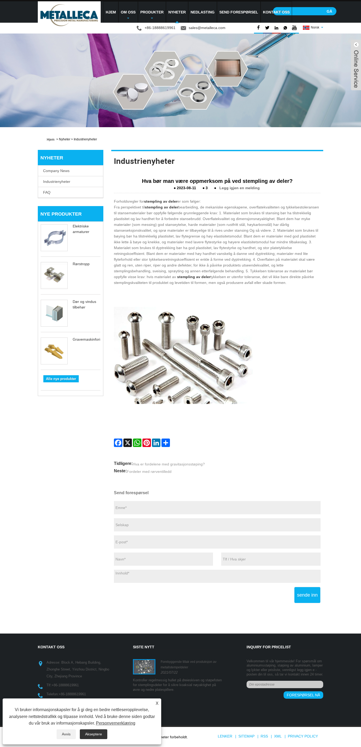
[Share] (165, 443)
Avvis (66, 734)
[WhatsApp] (137, 443)
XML (278, 736)
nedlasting (203, 12)
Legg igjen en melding (239, 188)
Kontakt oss (276, 12)
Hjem (111, 12)
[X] (127, 443)
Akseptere (93, 734)
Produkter (152, 12)
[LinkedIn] (156, 443)
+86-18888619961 (65, 685)
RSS (264, 736)
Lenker (225, 736)
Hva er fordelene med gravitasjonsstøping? (169, 464)
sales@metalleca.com (207, 28)
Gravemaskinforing (88, 339)
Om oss (128, 12)
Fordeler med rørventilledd (149, 471)
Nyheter (177, 12)
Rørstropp (81, 264)
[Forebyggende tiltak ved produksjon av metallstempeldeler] (144, 666)
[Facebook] (118, 443)
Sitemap (246, 736)
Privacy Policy (303, 736)
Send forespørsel (238, 12)
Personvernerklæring (115, 723)
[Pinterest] (146, 443)
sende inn (307, 595)
